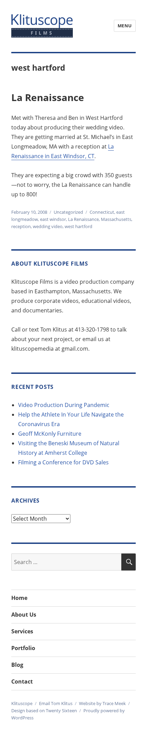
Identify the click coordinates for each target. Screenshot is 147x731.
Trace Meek (114, 703)
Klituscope (21, 703)
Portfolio (23, 648)
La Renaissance (47, 97)
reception (21, 226)
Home (19, 598)
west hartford (78, 226)
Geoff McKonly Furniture (49, 433)
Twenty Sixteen (61, 710)
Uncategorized (68, 212)
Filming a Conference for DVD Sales (63, 462)
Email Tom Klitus (55, 703)
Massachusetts (116, 219)
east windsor (53, 219)
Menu (125, 26)
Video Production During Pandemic (63, 405)
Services (22, 631)
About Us (23, 614)
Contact (22, 681)
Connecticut (102, 212)
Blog (17, 665)
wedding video (48, 226)
